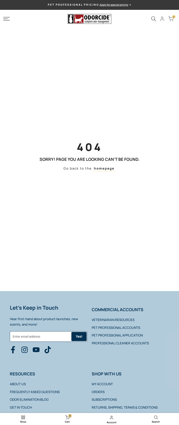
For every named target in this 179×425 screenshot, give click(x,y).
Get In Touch (21, 407)
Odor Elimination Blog (29, 399)
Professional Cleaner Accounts (120, 343)
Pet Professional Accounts (116, 327)
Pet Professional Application (117, 335)
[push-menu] (6, 18)
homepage (104, 168)
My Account (102, 384)
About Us (18, 384)
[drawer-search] (153, 18)
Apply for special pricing (114, 5)
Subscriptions (104, 399)
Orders (98, 392)
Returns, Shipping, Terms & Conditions (125, 407)
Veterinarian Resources (113, 319)
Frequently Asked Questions (35, 392)
